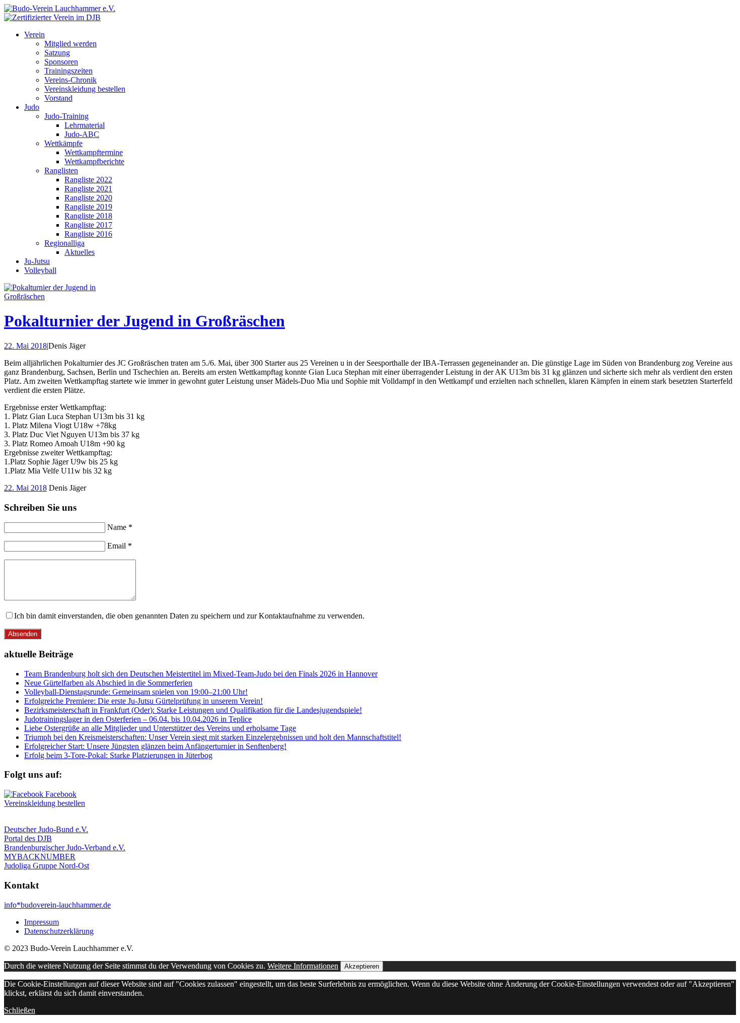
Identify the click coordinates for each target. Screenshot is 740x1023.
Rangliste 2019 (88, 206)
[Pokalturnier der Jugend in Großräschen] (54, 296)
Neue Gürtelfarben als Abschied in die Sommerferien (108, 682)
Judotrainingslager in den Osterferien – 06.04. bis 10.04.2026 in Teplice (138, 719)
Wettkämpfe (63, 143)
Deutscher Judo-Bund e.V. (46, 829)
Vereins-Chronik (70, 80)
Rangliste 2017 (88, 225)
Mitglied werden (70, 43)
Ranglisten (61, 170)
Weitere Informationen (302, 966)
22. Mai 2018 (25, 346)
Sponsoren (61, 61)
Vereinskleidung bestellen (84, 89)
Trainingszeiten (68, 70)
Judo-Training (66, 116)
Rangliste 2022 (88, 179)
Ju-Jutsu (37, 261)
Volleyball (40, 270)
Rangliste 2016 (88, 234)
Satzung (57, 52)
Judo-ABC (81, 134)
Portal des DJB (28, 838)
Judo (31, 107)
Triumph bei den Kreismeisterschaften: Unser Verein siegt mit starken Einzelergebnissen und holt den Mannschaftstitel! (212, 737)
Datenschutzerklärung (59, 931)
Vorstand (58, 98)
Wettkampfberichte (94, 161)
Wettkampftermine (93, 152)
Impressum (41, 922)
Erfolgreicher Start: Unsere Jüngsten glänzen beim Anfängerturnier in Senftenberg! (155, 746)
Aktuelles (79, 252)
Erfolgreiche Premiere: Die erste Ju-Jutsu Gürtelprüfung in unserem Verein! (143, 701)
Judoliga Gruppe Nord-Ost (46, 865)
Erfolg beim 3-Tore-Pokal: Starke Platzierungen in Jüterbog (118, 755)
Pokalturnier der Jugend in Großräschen (144, 321)
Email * (119, 545)
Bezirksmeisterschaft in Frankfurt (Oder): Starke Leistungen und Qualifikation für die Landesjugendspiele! (193, 710)
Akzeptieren (361, 966)
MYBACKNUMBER (40, 856)
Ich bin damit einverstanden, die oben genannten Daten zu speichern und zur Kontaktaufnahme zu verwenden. (189, 615)
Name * (119, 527)
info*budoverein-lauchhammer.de (57, 905)
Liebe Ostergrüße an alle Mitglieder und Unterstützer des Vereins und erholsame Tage (160, 728)
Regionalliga (64, 243)
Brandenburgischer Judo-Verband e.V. (64, 847)
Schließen (19, 1010)
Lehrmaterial (84, 125)
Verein (34, 34)
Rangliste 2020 (88, 197)
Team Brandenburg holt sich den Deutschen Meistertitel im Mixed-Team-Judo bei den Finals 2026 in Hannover (201, 673)
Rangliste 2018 (88, 216)
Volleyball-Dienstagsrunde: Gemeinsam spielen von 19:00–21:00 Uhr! (136, 692)
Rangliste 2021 (88, 188)
